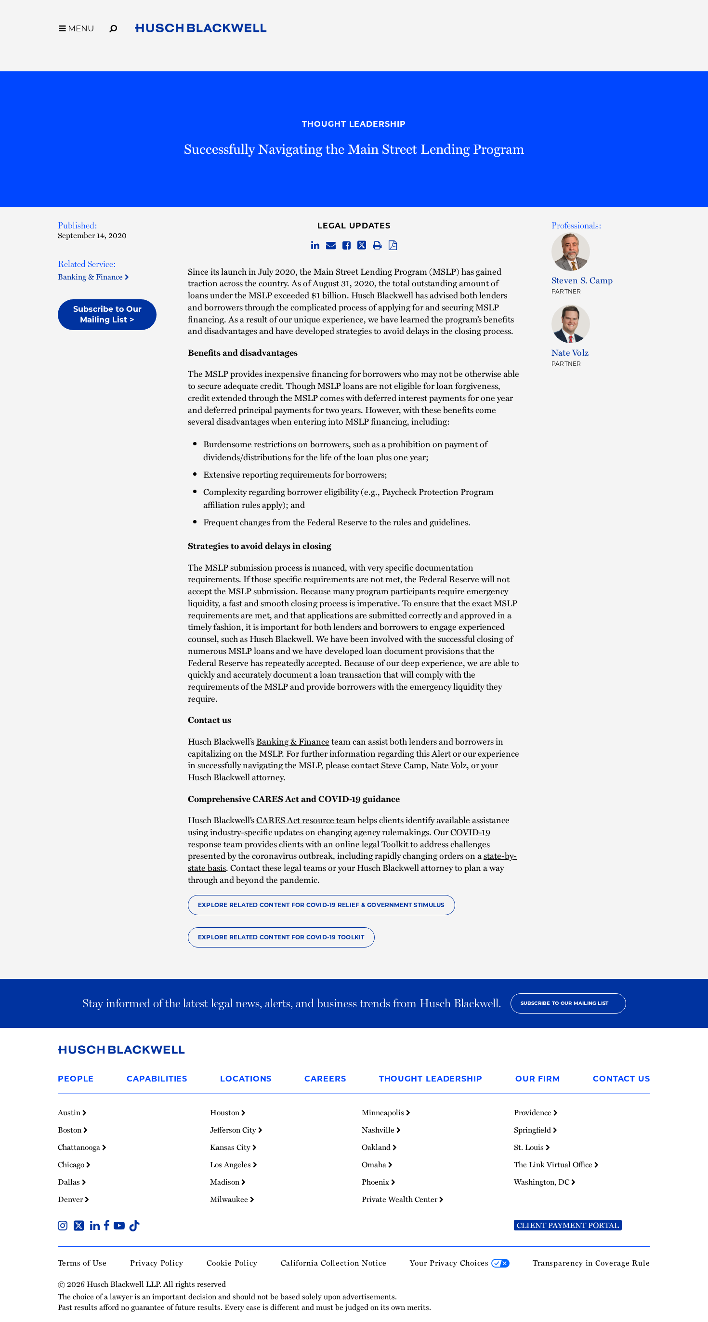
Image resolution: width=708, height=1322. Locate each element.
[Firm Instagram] (64, 1226)
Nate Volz (449, 764)
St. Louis (530, 1147)
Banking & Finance (91, 276)
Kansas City (231, 1147)
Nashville (379, 1129)
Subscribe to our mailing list (565, 1003)
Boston (70, 1129)
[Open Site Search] (113, 27)
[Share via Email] (331, 246)
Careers (325, 1078)
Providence (533, 1112)
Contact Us (621, 1078)
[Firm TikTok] (134, 1226)
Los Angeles (231, 1164)
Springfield (533, 1129)
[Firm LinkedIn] (97, 1226)
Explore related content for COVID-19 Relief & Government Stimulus (321, 904)
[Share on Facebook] (346, 246)
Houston (225, 1112)
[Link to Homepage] (201, 30)
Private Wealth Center (400, 1199)
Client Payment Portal (568, 1225)
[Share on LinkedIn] (315, 246)
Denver (71, 1199)
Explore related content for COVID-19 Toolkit (281, 937)
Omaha (375, 1164)
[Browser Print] (377, 246)
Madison (225, 1181)
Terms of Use (82, 1263)
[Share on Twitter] (361, 246)
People (76, 1078)
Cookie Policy (232, 1263)
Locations (246, 1078)
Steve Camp (403, 764)
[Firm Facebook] (109, 1226)
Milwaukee (230, 1199)
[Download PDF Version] (392, 246)
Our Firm (537, 1078)
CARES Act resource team (305, 819)
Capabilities (157, 1078)
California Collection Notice (334, 1263)
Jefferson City (234, 1129)
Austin (70, 1112)
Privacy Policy (157, 1263)
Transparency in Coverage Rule (591, 1263)
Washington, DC (542, 1181)
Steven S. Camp (582, 279)
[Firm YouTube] (121, 1226)
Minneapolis (384, 1112)
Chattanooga (80, 1147)
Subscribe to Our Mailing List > (107, 314)
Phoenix (376, 1181)
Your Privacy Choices (450, 1263)
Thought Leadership (354, 124)
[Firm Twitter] (80, 1226)
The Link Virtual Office (554, 1164)
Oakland (377, 1147)
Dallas (70, 1181)
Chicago (72, 1164)
